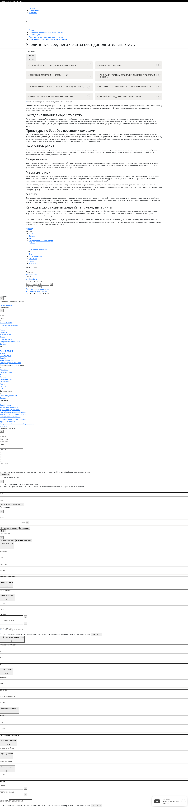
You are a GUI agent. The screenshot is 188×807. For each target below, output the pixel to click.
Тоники (2, 337)
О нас (31, 254)
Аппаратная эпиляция (110, 65)
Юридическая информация (36, 291)
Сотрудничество (35, 256)
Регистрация (24, 528)
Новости (32, 261)
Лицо (31, 234)
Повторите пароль (7, 620)
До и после (4, 370)
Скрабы (3, 358)
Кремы (2, 330)
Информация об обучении (10, 417)
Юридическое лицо (23, 541)
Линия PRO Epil (6, 379)
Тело (31, 238)
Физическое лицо (7, 541)
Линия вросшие (6, 372)
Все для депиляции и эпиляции (41, 241)
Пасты (2, 384)
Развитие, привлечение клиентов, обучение (51, 97)
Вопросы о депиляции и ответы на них (49, 75)
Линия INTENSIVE (6, 351)
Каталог (32, 8)
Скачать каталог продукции (36, 249)
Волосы (32, 236)
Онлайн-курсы (5, 405)
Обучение (33, 259)
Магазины (33, 13)
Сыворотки (4, 327)
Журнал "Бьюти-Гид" (8, 421)
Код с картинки (6, 629)
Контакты (32, 263)
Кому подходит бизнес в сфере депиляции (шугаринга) (57, 87)
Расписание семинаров (9, 407)
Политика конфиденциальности (38, 289)
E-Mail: (1, 500)
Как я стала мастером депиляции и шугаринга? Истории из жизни (127, 76)
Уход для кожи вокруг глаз (10, 342)
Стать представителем (8, 396)
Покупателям (34, 10)
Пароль (3, 614)
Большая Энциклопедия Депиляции (14, 419)
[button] (2, 313)
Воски (2, 374)
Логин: (2, 493)
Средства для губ (6, 339)
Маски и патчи (5, 335)
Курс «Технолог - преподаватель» (13, 414)
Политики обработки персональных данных (73, 472)
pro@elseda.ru (31, 279)
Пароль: (23, 522)
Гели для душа (5, 356)
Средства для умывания (9, 325)
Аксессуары (4, 381)
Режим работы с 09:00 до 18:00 (11, 1)
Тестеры (3, 377)
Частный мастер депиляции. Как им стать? (120, 97)
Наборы (32, 243)
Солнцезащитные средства (10, 363)
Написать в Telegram (157, 801)
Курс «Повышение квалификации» (13, 412)
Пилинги (3, 332)
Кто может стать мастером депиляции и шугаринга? (125, 87)
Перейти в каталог (7, 305)
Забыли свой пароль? (9, 528)
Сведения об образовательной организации (17, 424)
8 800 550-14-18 (31, 274)
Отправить (5, 475)
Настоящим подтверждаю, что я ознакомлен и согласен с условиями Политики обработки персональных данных (46, 634)
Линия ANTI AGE (6, 323)
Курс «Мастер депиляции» (10, 410)
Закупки (3, 398)
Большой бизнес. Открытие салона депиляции (53, 65)
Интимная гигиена (7, 360)
